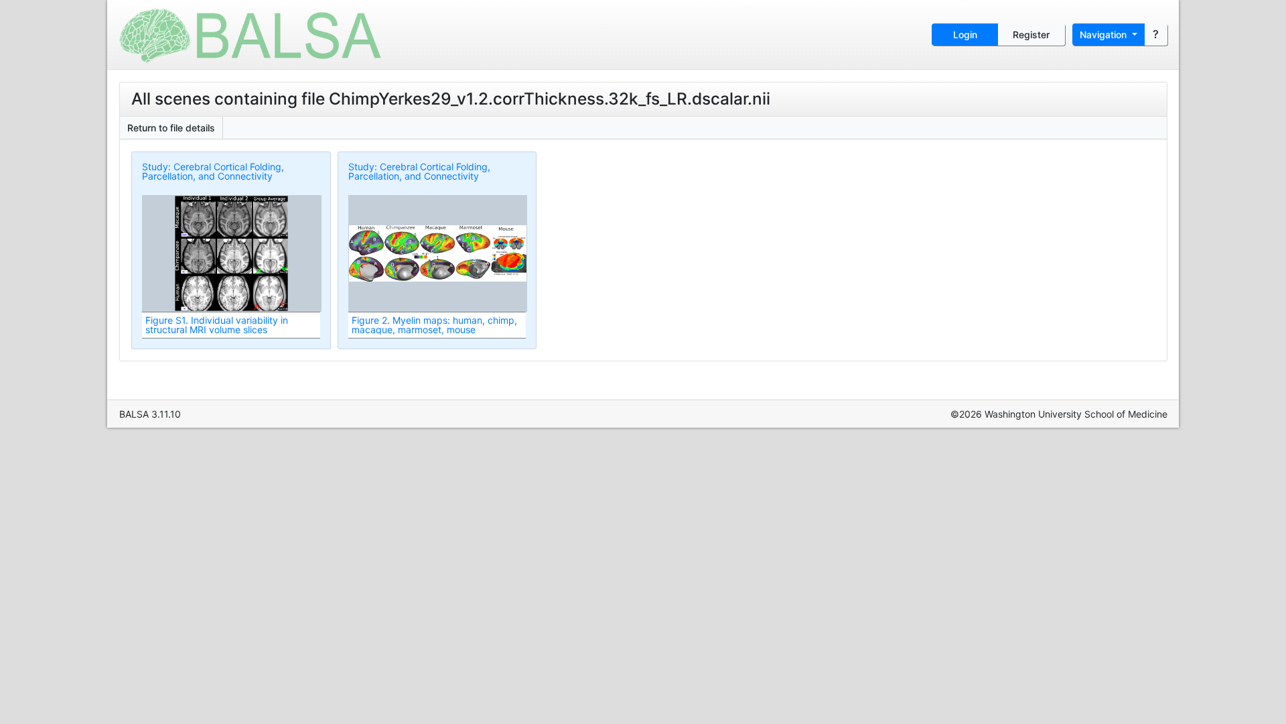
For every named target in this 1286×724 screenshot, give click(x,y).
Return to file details (171, 127)
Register (1031, 34)
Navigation (1104, 34)
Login (965, 34)
